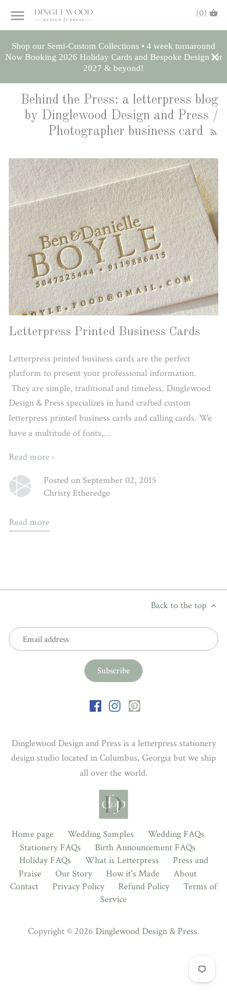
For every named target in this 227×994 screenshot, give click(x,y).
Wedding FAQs (176, 834)
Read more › (32, 457)
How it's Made (132, 874)
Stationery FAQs (50, 848)
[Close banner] (215, 57)
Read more (29, 522)
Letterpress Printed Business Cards (104, 332)
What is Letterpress (122, 860)
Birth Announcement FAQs (145, 848)
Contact (24, 887)
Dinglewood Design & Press (146, 931)
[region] (113, 57)
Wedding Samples (101, 834)
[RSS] (212, 131)
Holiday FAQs (45, 860)
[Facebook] (95, 706)
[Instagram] (114, 706)
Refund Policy (143, 887)
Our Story (73, 874)
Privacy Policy (78, 887)
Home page (33, 834)
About (185, 874)
